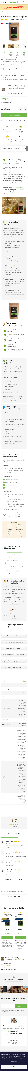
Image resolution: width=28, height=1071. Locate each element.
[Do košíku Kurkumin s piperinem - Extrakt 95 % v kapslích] (20, 937)
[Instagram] (13, 1043)
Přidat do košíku (14, 115)
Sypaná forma (23, 693)
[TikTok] (20, 1043)
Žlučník (24, 681)
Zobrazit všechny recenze (14, 879)
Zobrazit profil (13, 983)
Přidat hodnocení (14, 833)
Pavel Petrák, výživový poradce (15, 93)
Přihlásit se (21, 1006)
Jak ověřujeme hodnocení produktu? (9, 837)
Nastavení (14, 1061)
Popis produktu (6, 148)
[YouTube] (16, 1043)
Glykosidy (8, 392)
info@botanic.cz (15, 1031)
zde (21, 1058)
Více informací (16, 65)
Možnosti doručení (7, 102)
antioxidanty (14, 266)
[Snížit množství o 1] (20, 109)
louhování (20, 187)
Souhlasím (14, 1067)
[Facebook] (9, 1043)
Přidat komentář (14, 896)
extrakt (15, 396)
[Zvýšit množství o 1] (25, 109)
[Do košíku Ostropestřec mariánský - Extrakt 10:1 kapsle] (7, 937)
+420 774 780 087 (15, 1034)
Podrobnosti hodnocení (20, 19)
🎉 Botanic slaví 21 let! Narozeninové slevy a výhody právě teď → (14, 7)
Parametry (16, 148)
